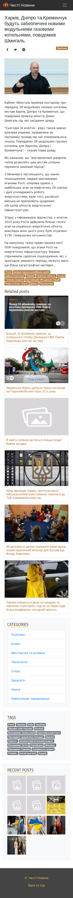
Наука (15, 689)
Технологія (19, 662)
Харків (30, 275)
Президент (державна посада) (25, 736)
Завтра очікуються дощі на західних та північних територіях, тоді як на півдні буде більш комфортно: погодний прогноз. (36, 606)
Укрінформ (36, 745)
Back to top (36, 885)
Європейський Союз (48, 732)
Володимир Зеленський (21, 732)
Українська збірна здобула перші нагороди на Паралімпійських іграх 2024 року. (35, 390)
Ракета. (12, 741)
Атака (61, 275)
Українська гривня (43, 749)
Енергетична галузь (16, 283)
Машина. (50, 745)
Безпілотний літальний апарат (36, 741)
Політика (62, 48)
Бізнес (16, 644)
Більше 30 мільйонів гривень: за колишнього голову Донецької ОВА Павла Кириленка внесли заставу (35, 337)
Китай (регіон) (28, 753)
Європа (50, 736)
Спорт (15, 671)
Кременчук (46, 283)
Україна (21, 724)
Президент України (19, 749)
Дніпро (34, 283)
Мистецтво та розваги (28, 653)
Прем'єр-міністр (45, 275)
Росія (8, 271)
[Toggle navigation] (65, 5)
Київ (30, 724)
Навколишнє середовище (30, 698)
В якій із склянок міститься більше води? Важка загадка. (34, 442)
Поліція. (12, 753)
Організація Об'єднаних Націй (43, 279)
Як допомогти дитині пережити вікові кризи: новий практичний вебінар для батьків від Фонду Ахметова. (36, 550)
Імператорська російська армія (31, 271)
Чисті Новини (22, 5)
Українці (40, 724)
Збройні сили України (20, 728)
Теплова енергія (14, 279)
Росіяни (39, 728)
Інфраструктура (14, 275)
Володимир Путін (18, 745)
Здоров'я (18, 680)
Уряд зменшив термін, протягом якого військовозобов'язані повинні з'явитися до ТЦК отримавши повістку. (35, 494)
